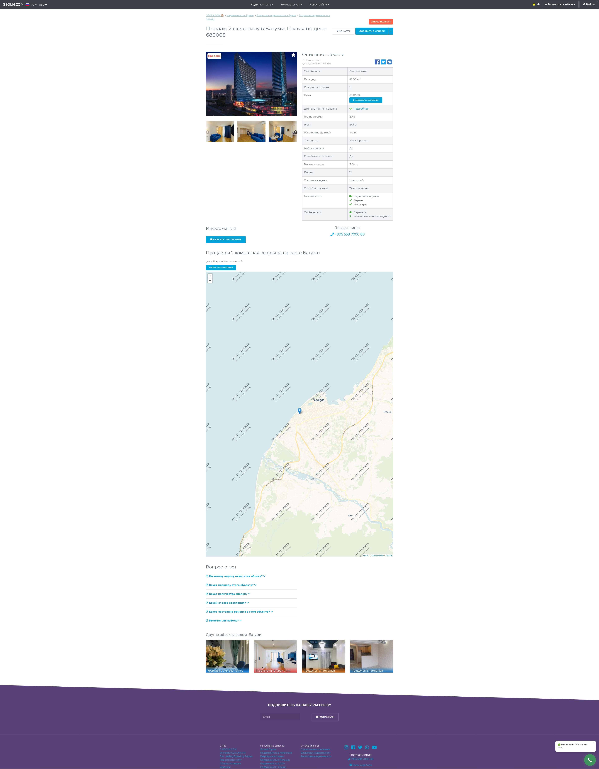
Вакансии (225, 767)
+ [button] (210, 276)
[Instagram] (346, 747)
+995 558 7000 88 (349, 234)
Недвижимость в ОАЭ (272, 763)
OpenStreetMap (378, 555)
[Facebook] (353, 747)
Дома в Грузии (268, 749)
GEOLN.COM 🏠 (215, 15)
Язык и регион (362, 765)
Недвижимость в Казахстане (276, 752)
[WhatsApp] (367, 747)
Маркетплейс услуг (230, 760)
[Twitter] (360, 747)
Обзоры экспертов (230, 763)
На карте (344, 31)
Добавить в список (372, 31)
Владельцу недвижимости (315, 752)
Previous (207, 132)
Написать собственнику (226, 239)
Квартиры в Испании (272, 756)
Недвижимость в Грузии (240, 15)
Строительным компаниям (315, 749)
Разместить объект (561, 4)
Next (295, 132)
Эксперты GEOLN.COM (233, 752)
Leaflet (365, 555)
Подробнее (361, 108)
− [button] (210, 281)
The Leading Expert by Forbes (236, 756)
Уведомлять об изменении (366, 100)
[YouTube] (374, 747)
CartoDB (389, 555)
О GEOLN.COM (228, 749)
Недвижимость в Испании (275, 760)
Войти (590, 4)
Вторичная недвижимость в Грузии (276, 15)
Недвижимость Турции (273, 767)
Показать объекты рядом (221, 267)
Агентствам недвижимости (316, 756)
